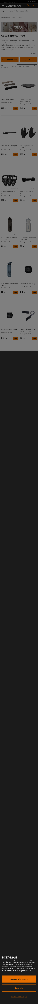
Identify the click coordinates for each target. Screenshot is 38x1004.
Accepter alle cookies (19, 979)
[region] (19, 677)
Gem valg (19, 988)
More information (22, 972)
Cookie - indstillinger (19, 997)
